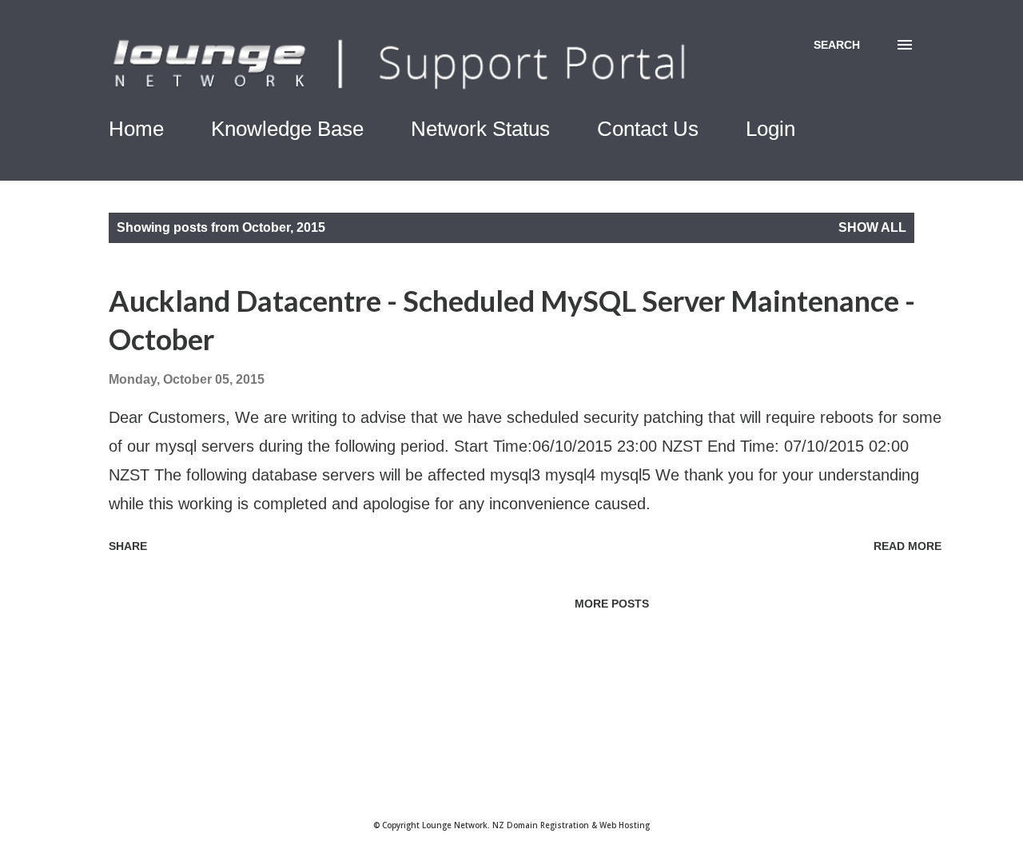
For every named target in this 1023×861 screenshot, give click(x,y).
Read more (907, 546)
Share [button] (128, 546)
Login (770, 129)
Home (136, 129)
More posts (612, 603)
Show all (872, 227)
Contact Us (648, 129)
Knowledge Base (287, 129)
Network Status (480, 129)
